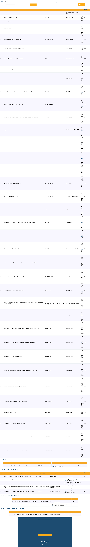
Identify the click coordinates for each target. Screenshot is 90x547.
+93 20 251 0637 (45, 542)
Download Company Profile (44, 534)
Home (30, 2)
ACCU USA (33, 4)
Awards (50, 2)
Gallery (55, 2)
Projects (45, 2)
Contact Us (61, 2)
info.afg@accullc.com (45, 541)
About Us (35, 2)
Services (40, 2)
